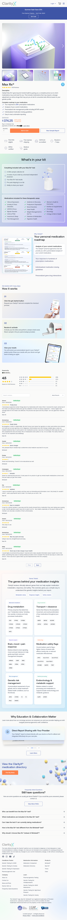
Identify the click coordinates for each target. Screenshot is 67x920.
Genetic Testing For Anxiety (31, 895)
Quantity (5, 128)
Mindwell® (47, 863)
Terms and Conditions (38, 915)
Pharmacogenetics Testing (30, 877)
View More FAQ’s (33, 804)
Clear (46, 871)
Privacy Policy (26, 915)
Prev (29, 565)
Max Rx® (47, 866)
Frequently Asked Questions (10, 888)
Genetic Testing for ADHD (9, 863)
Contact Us (5, 880)
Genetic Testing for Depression (10, 868)
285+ (17, 104)
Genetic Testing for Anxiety (9, 866)
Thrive (46, 868)
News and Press (6, 883)
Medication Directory (29, 866)
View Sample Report (52, 130)
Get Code (33, 16)
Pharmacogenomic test (8, 871)
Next (37, 565)
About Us (4, 877)
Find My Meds (10, 772)
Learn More (26, 125)
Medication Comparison (30, 863)
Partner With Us (6, 886)
